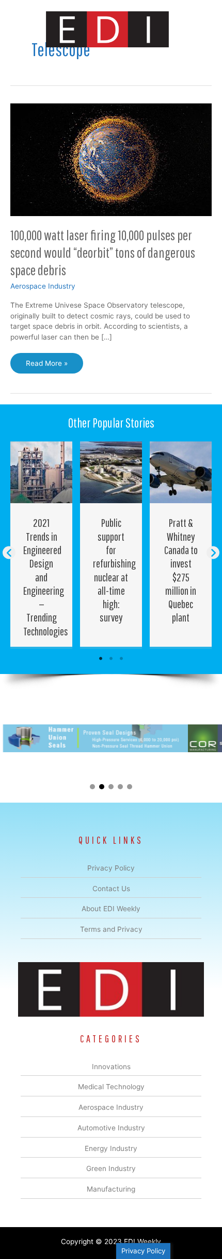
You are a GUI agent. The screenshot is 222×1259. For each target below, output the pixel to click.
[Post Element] (41, 543)
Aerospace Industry (42, 286)
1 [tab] (101, 658)
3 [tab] (121, 658)
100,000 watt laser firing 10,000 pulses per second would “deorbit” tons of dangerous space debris (102, 252)
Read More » (46, 366)
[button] (9, 552)
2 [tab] (111, 658)
